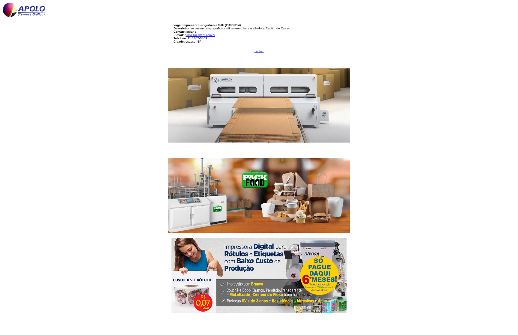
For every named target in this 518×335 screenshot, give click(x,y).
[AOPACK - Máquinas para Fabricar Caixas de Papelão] (259, 103)
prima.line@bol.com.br (200, 35)
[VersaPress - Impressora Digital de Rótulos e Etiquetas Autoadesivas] (259, 274)
